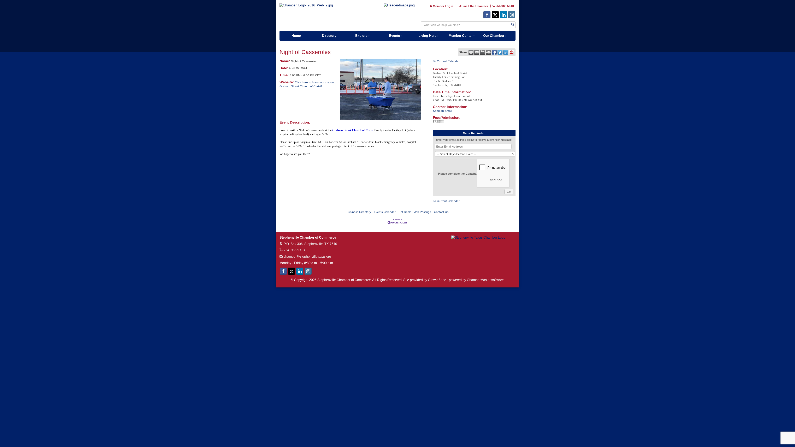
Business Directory (359, 212)
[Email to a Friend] (476, 52)
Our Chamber (493, 35)
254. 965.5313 (294, 250)
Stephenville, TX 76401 (311, 244)
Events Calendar (385, 212)
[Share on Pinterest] (511, 52)
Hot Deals (405, 212)
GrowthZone (437, 280)
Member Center (461, 35)
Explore (361, 35)
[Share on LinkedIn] (505, 52)
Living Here (427, 35)
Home (296, 35)
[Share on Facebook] (494, 52)
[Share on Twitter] (499, 52)
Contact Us (441, 212)
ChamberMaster (478, 280)
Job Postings (422, 212)
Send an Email (442, 110)
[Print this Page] (471, 52)
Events (394, 35)
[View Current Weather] (488, 52)
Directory (329, 35)
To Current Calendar (446, 61)
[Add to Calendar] (482, 52)
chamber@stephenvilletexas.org (307, 256)
